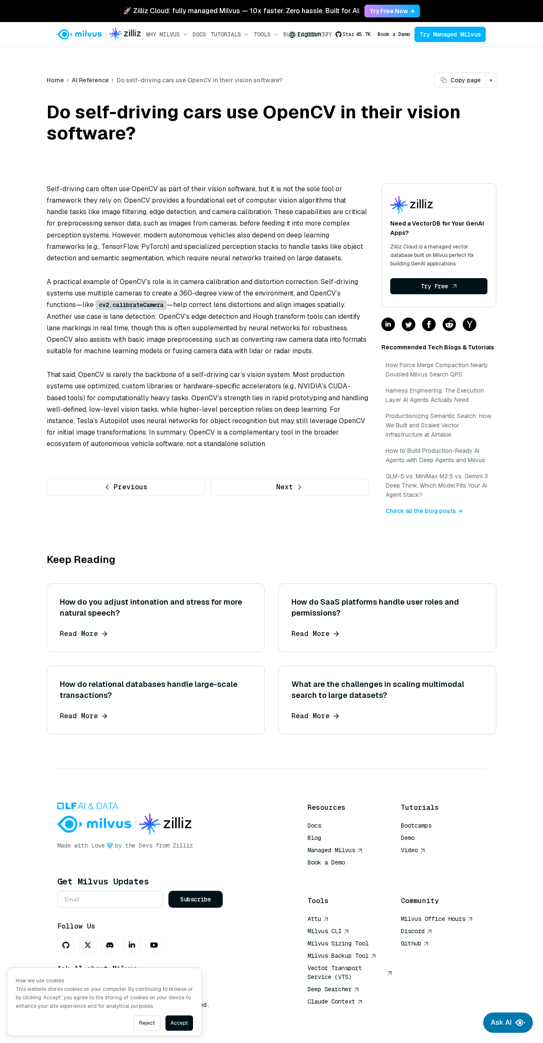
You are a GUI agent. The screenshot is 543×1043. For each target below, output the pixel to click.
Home (55, 80)
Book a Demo (394, 34)
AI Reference (90, 80)
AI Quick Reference (338, 874)
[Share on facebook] (429, 325)
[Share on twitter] (408, 325)
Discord (413, 931)
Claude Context (331, 1001)
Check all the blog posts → (424, 511)
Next (284, 486)
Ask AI (501, 1022)
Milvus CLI (324, 931)
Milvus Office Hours (433, 919)
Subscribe (195, 899)
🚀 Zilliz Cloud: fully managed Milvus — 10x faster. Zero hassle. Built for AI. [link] (241, 10)
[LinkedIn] (131, 945)
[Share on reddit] (449, 325)
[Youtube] (154, 945)
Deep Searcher (330, 989)
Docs (199, 34)
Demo (407, 838)
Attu (314, 919)
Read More (79, 633)
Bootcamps (416, 825)
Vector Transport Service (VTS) (335, 972)
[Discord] (109, 945)
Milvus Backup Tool (338, 955)
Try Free (434, 286)
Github (411, 943)
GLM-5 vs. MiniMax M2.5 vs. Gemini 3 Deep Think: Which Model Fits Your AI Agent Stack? (437, 485)
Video (409, 850)
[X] (87, 945)
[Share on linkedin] (388, 325)
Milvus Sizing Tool (338, 943)
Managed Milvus (331, 850)
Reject (147, 1023)
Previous (131, 486)
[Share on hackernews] (469, 325)
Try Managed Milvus (450, 34)
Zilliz (183, 845)
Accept (179, 1023)
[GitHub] (65, 945)
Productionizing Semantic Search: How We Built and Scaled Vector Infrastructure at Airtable (438, 425)
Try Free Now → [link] (392, 11)
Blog (314, 838)
